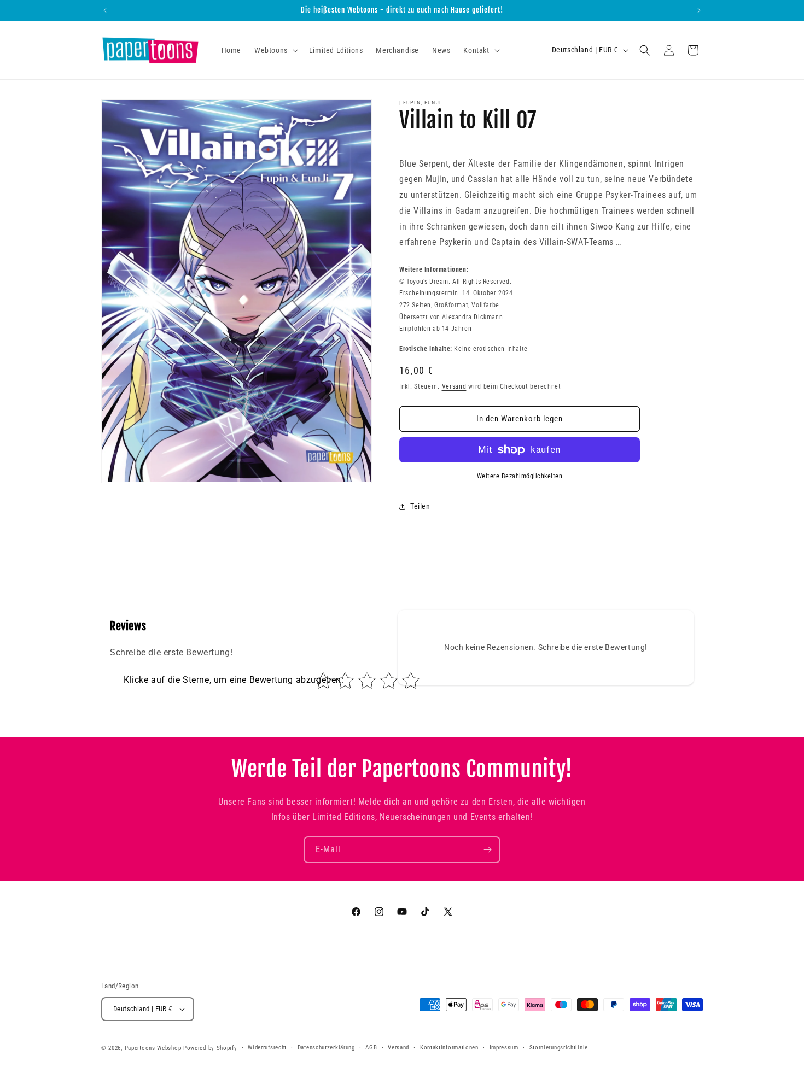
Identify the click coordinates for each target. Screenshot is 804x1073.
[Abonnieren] (487, 849)
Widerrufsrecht (267, 1047)
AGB (371, 1047)
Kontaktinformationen (449, 1047)
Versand (454, 386)
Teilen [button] (420, 506)
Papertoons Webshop (153, 1048)
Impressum (504, 1047)
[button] (275, 50)
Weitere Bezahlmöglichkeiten (520, 476)
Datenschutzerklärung (326, 1047)
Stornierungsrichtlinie (558, 1047)
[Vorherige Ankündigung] (105, 10)
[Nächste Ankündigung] (699, 10)
